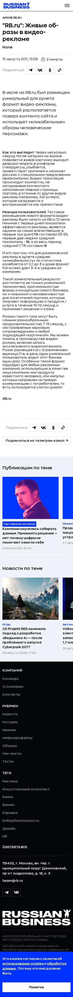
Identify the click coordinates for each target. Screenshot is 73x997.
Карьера (10, 812)
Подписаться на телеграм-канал (35, 440)
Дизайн (8, 828)
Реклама (10, 781)
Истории (10, 722)
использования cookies (23, 963)
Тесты (8, 761)
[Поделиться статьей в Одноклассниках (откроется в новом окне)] (50, 70)
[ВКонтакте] (17, 892)
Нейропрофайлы (17, 738)
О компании (12, 686)
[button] (67, 5)
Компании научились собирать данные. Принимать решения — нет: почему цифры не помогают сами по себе (29, 535)
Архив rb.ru (12, 17)
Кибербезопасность (20, 820)
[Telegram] (6, 892)
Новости (10, 714)
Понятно (36, 987)
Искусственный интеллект (26, 789)
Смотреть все (14, 846)
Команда (10, 678)
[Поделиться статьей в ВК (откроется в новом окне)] (40, 70)
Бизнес (8, 805)
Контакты (11, 694)
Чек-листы (11, 753)
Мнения (9, 730)
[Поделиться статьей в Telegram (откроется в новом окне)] (30, 70)
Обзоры (9, 746)
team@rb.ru (12, 880)
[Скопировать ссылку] (60, 70)
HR (4, 836)
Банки (7, 797)
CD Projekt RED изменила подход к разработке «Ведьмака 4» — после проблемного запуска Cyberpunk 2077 (24, 638)
